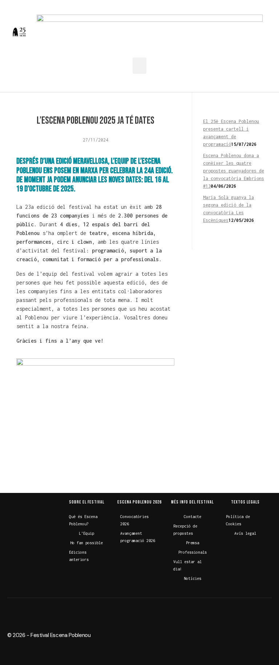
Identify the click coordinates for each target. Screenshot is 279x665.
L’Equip (86, 533)
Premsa (192, 543)
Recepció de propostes (185, 529)
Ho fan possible (86, 543)
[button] (139, 65)
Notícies (192, 578)
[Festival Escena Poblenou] (19, 32)
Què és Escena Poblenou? (83, 520)
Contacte (192, 516)
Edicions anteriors (79, 556)
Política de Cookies (238, 520)
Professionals (192, 552)
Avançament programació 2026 (137, 537)
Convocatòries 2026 (134, 520)
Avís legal (245, 533)
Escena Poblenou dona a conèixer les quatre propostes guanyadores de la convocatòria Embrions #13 (233, 171)
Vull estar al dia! (187, 565)
